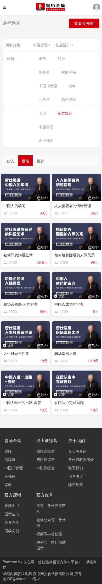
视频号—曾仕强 (49, 533)
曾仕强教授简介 (81, 459)
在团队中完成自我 (69, 402)
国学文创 (11, 530)
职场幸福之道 (65, 353)
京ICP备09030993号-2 (21, 578)
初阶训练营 (45, 459)
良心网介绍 (77, 451)
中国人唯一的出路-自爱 (22, 402)
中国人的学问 (14, 205)
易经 (61, 58)
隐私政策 (75, 484)
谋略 (72, 85)
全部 (42, 58)
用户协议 (75, 476)
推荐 (40, 160)
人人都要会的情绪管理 (72, 205)
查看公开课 (84, 23)
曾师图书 (11, 505)
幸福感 (9, 476)
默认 (10, 160)
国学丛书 (11, 513)
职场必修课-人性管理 (20, 304)
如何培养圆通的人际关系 (74, 254)
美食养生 (11, 522)
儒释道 (44, 72)
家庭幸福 (68, 72)
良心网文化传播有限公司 (53, 573)
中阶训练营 (45, 467)
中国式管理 (48, 85)
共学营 (44, 99)
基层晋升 (62, 44)
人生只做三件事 (16, 353)
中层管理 (40, 44)
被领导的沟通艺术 (18, 254)
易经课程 (68, 99)
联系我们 (75, 467)
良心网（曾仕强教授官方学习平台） (52, 561)
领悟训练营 (45, 451)
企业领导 (46, 140)
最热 (25, 160)
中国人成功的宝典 (69, 304)
